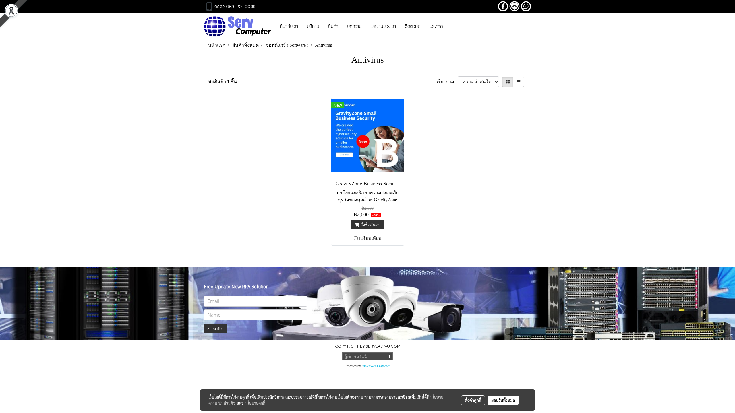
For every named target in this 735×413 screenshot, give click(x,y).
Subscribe (215, 328)
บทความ (354, 26)
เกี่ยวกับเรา (288, 26)
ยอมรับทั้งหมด (503, 400)
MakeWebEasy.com (376, 366)
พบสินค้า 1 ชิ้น (222, 81)
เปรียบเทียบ (370, 238)
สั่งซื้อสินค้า (369, 225)
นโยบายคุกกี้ (255, 403)
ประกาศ (436, 26)
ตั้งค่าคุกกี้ (473, 400)
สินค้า (333, 26)
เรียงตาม (447, 81)
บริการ (313, 26)
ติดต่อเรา (413, 26)
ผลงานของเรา (383, 26)
